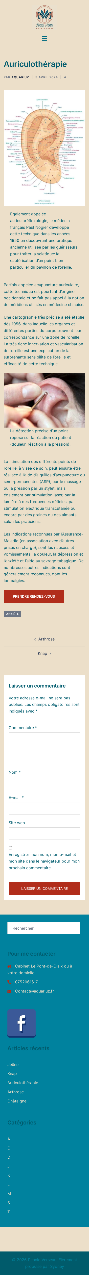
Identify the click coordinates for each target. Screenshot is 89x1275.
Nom (15, 772)
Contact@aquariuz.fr (34, 991)
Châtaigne (16, 1100)
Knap (42, 653)
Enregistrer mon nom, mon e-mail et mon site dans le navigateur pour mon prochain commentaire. (44, 861)
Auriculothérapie (22, 1082)
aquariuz (20, 77)
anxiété (12, 614)
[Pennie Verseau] (44, 16)
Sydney (57, 1266)
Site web (17, 822)
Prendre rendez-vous (34, 596)
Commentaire (23, 727)
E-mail (16, 797)
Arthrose (46, 639)
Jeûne (13, 1064)
